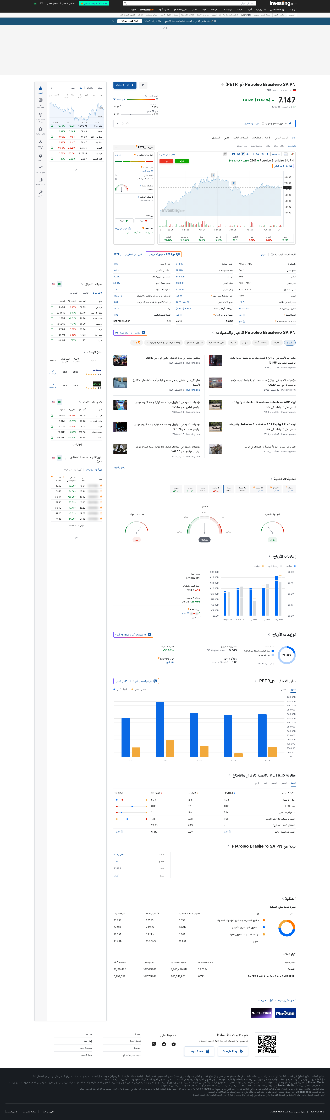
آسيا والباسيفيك (151, 15)
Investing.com (193, 390)
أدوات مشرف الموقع (132, 1054)
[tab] (289, 489)
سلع (80, 88)
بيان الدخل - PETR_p (277, 680)
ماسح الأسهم (164, 10)
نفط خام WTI (96, 136)
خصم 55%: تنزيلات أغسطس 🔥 (94, 3)
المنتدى (216, 137)
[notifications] (41, 3)
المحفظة (137, 1047)
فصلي (283, 689)
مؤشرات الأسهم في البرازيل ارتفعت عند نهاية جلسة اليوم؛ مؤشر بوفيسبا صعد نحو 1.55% (263, 360)
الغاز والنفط (118, 854)
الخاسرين (74, 292)
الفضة (100, 131)
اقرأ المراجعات (53, 371)
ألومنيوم (99, 153)
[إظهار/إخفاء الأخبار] (225, 154)
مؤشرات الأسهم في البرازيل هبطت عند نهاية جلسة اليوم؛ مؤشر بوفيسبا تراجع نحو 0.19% (263, 382)
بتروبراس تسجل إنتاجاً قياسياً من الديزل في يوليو (270, 446)
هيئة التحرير (86, 1054)
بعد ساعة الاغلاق (203, 15)
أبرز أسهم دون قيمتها (94, 469)
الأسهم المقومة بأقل (127, 15)
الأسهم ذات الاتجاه (92, 401)
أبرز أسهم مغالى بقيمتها (72, 469)
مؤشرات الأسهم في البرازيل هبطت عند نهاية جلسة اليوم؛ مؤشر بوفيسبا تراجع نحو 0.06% (168, 449)
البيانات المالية (240, 137)
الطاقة (116, 861)
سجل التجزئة (242, 146)
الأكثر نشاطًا (97, 292)
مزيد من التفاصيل (251, 123)
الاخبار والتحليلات (261, 137)
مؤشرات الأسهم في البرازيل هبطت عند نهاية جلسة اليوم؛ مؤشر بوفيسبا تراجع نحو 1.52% (168, 404)
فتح (226, 831)
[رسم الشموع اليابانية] (292, 154)
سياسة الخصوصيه (29, 1111)
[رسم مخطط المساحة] (286, 154)
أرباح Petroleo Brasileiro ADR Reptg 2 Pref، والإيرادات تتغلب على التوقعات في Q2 (262, 427)
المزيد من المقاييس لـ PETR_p (127, 254)
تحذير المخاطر (11, 1111)
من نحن (88, 1033)
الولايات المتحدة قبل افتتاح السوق (225, 15)
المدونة (138, 1033)
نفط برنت (98, 142)
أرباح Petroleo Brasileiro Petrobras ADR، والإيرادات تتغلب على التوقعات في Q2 (264, 404)
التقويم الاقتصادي (180, 10)
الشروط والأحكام (47, 1111)
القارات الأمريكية (187, 15)
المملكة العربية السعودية (262, 15)
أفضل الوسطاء (94, 352)
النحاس (99, 147)
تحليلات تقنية (285, 478)
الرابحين (85, 292)
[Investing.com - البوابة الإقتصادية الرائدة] (283, 3)
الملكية (290, 898)
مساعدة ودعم (86, 1047)
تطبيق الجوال (135, 1040)
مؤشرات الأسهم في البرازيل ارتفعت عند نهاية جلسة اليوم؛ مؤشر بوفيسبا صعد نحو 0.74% (167, 427)
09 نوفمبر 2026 (183, 302)
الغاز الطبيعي (97, 158)
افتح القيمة (121, 99)
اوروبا (176, 15)
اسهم (73, 88)
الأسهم (292, 15)
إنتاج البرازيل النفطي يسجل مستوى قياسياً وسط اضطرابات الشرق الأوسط (166, 382)
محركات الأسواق (93, 284)
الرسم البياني (281, 137)
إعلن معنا (88, 1040)
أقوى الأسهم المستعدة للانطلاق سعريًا (86, 459)
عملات (99, 88)
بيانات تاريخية (256, 146)
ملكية (268, 146)
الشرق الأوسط (165, 15)
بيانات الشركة (279, 146)
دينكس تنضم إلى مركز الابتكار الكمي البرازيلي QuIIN (173, 357)
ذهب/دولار (98, 125)
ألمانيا (115, 875)
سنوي (293, 689)
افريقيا (140, 15)
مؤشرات (90, 88)
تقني (226, 137)
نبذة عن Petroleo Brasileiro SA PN (264, 846)
